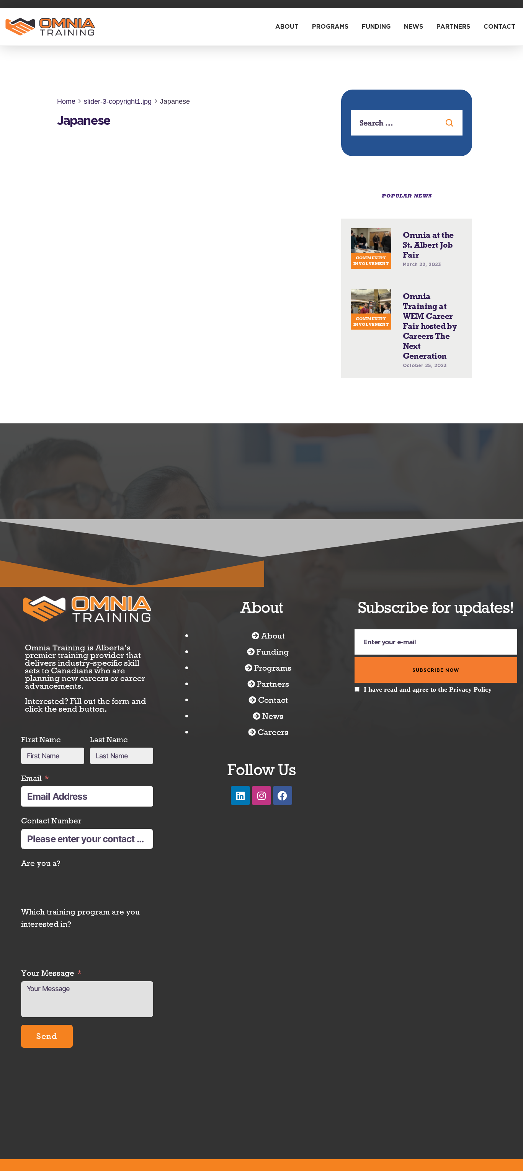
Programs (330, 26)
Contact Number (51, 810)
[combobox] (30, 828)
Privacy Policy (470, 679)
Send (46, 1068)
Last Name (109, 729)
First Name (41, 729)
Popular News (407, 196)
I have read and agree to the (427, 679)
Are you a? (40, 852)
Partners (453, 26)
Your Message (47, 1005)
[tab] (406, 196)
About (287, 26)
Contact (499, 26)
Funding (376, 26)
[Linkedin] (240, 785)
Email (31, 768)
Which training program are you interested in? (80, 907)
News (413, 26)
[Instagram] (261, 785)
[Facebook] (282, 785)
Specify (34, 962)
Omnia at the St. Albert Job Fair (428, 235)
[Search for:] (407, 123)
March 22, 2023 (422, 254)
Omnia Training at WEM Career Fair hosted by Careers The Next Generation (430, 316)
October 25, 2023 (425, 355)
